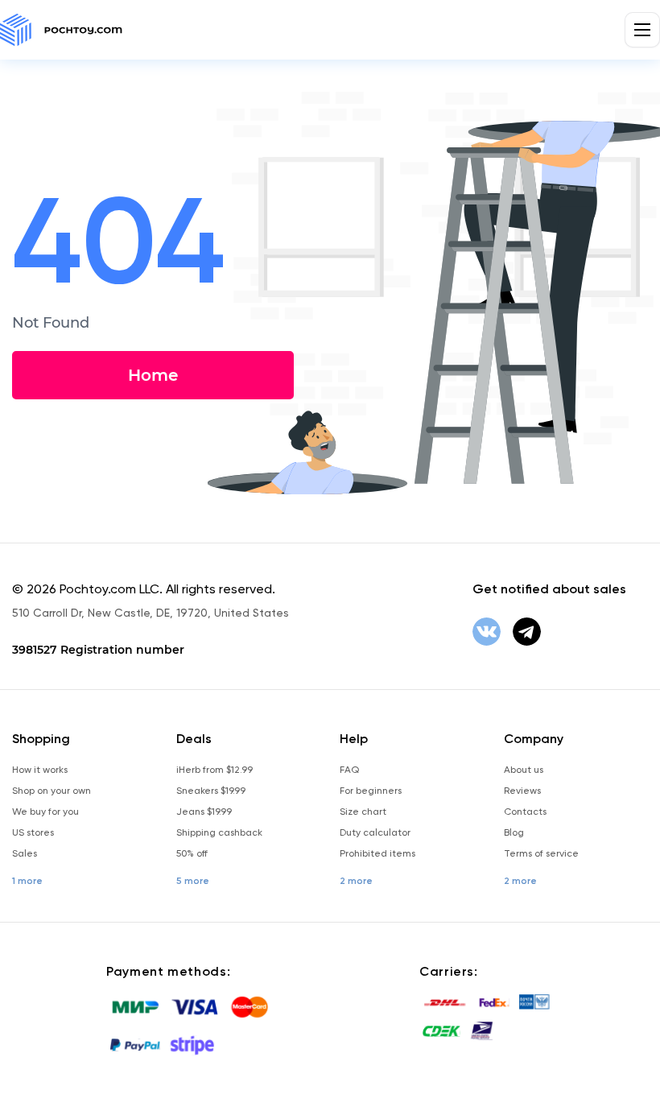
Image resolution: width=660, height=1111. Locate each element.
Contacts (525, 811)
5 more (192, 880)
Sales (24, 853)
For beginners (371, 790)
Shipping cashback (219, 832)
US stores (33, 832)
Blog (514, 832)
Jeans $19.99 (204, 811)
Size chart (363, 811)
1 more (27, 880)
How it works (40, 769)
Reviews (522, 790)
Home (153, 375)
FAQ (349, 769)
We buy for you (45, 811)
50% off (192, 853)
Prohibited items (377, 853)
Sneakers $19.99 (210, 790)
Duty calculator (375, 832)
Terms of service (541, 853)
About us (523, 769)
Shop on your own (51, 790)
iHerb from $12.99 (214, 769)
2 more (356, 880)
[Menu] (642, 29)
